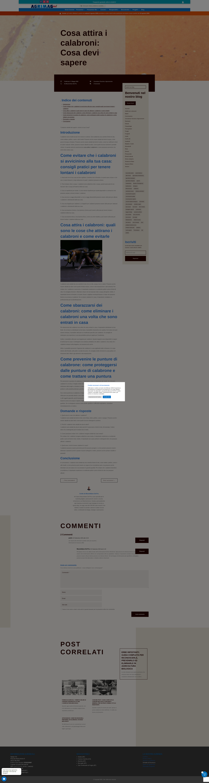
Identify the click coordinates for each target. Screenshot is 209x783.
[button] (11, 771)
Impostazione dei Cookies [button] (95, 397)
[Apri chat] (4, 778)
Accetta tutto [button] (107, 397)
